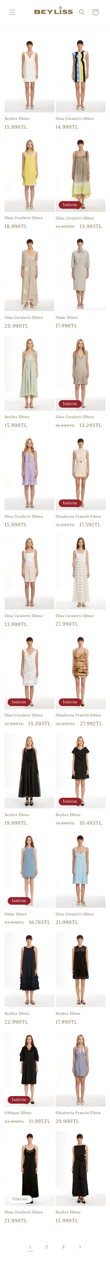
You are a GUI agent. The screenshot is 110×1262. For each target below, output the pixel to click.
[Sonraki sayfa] (79, 1247)
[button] (12, 12)
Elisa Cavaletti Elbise (75, 118)
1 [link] (30, 1247)
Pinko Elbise (67, 317)
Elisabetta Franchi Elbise (78, 516)
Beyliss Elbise (17, 118)
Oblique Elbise (18, 1112)
